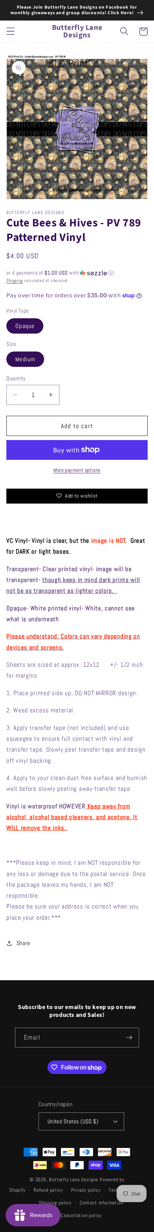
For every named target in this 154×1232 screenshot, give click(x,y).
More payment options (77, 470)
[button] (10, 31)
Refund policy (48, 1190)
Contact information (101, 1203)
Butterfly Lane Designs (73, 1180)
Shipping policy (55, 1203)
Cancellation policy (81, 1216)
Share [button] (23, 943)
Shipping (14, 280)
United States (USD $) (73, 1121)
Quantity (16, 378)
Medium (25, 359)
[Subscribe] (129, 1038)
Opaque (24, 326)
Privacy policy (86, 1190)
